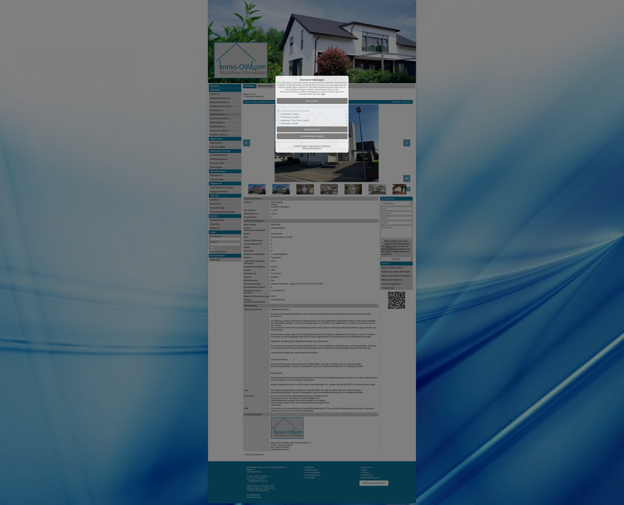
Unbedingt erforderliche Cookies (295, 111)
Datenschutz (313, 146)
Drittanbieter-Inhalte (289, 123)
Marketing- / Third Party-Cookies (295, 120)
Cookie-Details (300, 146)
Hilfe (323, 94)
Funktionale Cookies (290, 114)
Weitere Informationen (312, 148)
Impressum (326, 146)
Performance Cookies (290, 117)
